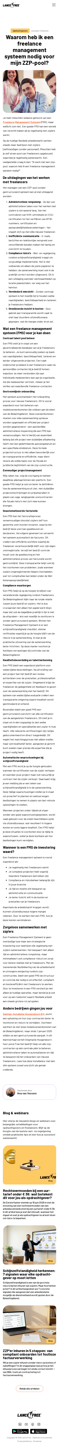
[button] (53, 4)
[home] (11, 5)
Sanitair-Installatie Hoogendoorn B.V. (24, 1014)
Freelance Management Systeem (21, 122)
